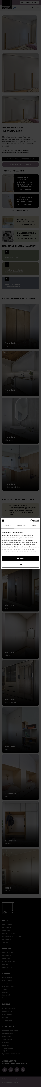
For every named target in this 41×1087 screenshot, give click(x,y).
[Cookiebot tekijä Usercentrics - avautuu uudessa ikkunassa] (30, 520)
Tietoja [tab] (33, 526)
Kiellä (20, 564)
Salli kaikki (20, 558)
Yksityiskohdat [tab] (20, 526)
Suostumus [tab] (7, 526)
